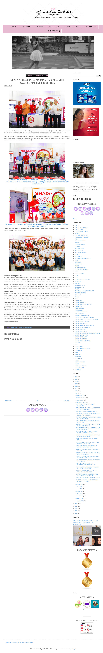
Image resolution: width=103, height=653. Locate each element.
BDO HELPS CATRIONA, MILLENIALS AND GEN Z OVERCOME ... (88, 428)
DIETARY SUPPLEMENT (82, 237)
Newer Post (8, 401)
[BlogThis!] (6, 86)
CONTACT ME (54, 31)
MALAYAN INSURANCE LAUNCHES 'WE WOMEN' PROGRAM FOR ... (87, 443)
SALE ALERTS (79, 347)
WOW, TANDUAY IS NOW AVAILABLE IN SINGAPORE (87, 421)
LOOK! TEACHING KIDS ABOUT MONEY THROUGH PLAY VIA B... (87, 457)
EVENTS (77, 243)
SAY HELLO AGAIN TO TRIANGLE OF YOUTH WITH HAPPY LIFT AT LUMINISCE (85, 523)
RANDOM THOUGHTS (81, 312)
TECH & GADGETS (80, 362)
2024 (76, 381)
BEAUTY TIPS (79, 229)
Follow (75, 219)
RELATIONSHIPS (79, 314)
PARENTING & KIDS (80, 302)
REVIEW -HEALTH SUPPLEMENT (84, 325)
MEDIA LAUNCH (79, 287)
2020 (76, 391)
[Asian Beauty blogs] (87, 589)
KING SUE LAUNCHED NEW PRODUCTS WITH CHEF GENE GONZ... (87, 467)
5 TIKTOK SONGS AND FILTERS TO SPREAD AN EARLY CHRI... (86, 471)
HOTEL (77, 276)
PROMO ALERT (79, 310)
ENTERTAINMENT (80, 241)
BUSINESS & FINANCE (81, 231)
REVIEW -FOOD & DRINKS (82, 322)
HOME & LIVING (79, 274)
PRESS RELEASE (79, 308)
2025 (76, 379)
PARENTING (78, 300)
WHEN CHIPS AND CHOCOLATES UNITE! (88, 478)
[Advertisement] (37, 388)
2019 (76, 393)
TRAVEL (77, 364)
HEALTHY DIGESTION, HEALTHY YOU (87, 411)
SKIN (76, 352)
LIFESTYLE (78, 281)
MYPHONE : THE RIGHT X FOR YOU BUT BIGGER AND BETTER (88, 425)
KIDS (76, 277)
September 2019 (81, 402)
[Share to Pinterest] (11, 86)
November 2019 (81, 398)
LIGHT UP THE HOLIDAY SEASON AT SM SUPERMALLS (88, 460)
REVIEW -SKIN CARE (81, 337)
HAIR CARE (78, 262)
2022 (76, 386)
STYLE (76, 360)
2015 (76, 511)
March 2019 (79, 496)
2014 (76, 513)
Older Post (66, 401)
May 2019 (79, 491)
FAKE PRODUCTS (80, 245)
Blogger (74, 649)
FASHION (77, 247)
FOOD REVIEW (79, 251)
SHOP (67, 27)
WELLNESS (78, 370)
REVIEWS (77, 343)
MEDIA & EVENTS (80, 285)
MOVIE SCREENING (80, 293)
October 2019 (80, 400)
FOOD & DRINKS (79, 249)
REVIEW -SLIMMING (81, 339)
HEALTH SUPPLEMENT (81, 270)
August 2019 (79, 484)
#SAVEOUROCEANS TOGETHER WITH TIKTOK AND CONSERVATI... (87, 475)
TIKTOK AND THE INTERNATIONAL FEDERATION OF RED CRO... (86, 446)
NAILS (76, 297)
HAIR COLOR (78, 264)
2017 (76, 506)
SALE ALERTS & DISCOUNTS (83, 348)
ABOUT (40, 27)
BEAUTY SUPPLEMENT (81, 228)
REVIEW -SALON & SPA (81, 335)
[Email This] (5, 86)
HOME (13, 27)
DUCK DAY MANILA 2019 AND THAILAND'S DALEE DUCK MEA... (86, 464)
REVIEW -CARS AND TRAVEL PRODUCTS (86, 320)
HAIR (76, 260)
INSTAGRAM (54, 27)
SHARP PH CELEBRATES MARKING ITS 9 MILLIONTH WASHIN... (88, 414)
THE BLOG (26, 27)
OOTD (76, 299)
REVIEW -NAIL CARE (81, 331)
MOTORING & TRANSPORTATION (84, 291)
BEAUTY (77, 226)
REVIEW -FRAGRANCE (81, 324)
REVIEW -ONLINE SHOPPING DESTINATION (87, 333)
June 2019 (79, 489)
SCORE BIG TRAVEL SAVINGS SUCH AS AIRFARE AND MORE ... (87, 480)
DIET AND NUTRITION (81, 235)
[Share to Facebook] (9, 86)
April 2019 (79, 494)
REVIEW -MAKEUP (80, 329)
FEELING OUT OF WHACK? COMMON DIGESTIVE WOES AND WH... (87, 432)
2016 (76, 508)
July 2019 (79, 487)
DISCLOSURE (91, 27)
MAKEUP (77, 283)
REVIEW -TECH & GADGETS (82, 341)
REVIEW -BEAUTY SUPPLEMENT (84, 318)
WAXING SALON (79, 368)
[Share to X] (8, 86)
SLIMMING (78, 356)
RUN (76, 345)
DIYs (77, 27)
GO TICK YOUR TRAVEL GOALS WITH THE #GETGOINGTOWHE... (88, 418)
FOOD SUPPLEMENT (81, 252)
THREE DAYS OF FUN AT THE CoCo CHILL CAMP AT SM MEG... (88, 453)
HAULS (77, 266)
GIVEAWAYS (78, 256)
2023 (76, 384)
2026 (76, 377)
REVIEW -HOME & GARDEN (82, 327)
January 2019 (80, 501)
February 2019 (80, 498)
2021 (76, 389)
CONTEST (77, 233)
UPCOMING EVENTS (80, 366)
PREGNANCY (78, 306)
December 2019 (80, 395)
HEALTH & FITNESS (80, 268)
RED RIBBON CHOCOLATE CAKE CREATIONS (85, 405)
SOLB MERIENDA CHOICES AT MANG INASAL (86, 439)
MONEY (77, 289)
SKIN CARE (78, 354)
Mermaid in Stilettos (86, 182)
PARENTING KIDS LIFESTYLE (83, 304)
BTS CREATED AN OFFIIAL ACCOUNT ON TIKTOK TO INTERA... (88, 408)
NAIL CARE (78, 295)
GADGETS (77, 254)
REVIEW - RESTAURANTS (82, 316)
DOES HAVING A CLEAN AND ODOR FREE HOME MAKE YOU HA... (88, 435)
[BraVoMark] (87, 616)
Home (37, 401)
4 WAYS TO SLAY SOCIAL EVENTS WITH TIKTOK (88, 450)
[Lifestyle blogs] (87, 570)
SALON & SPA (78, 350)
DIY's (76, 239)
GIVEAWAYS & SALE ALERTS (83, 258)
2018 (76, 504)
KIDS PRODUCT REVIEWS (82, 279)
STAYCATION (78, 358)
